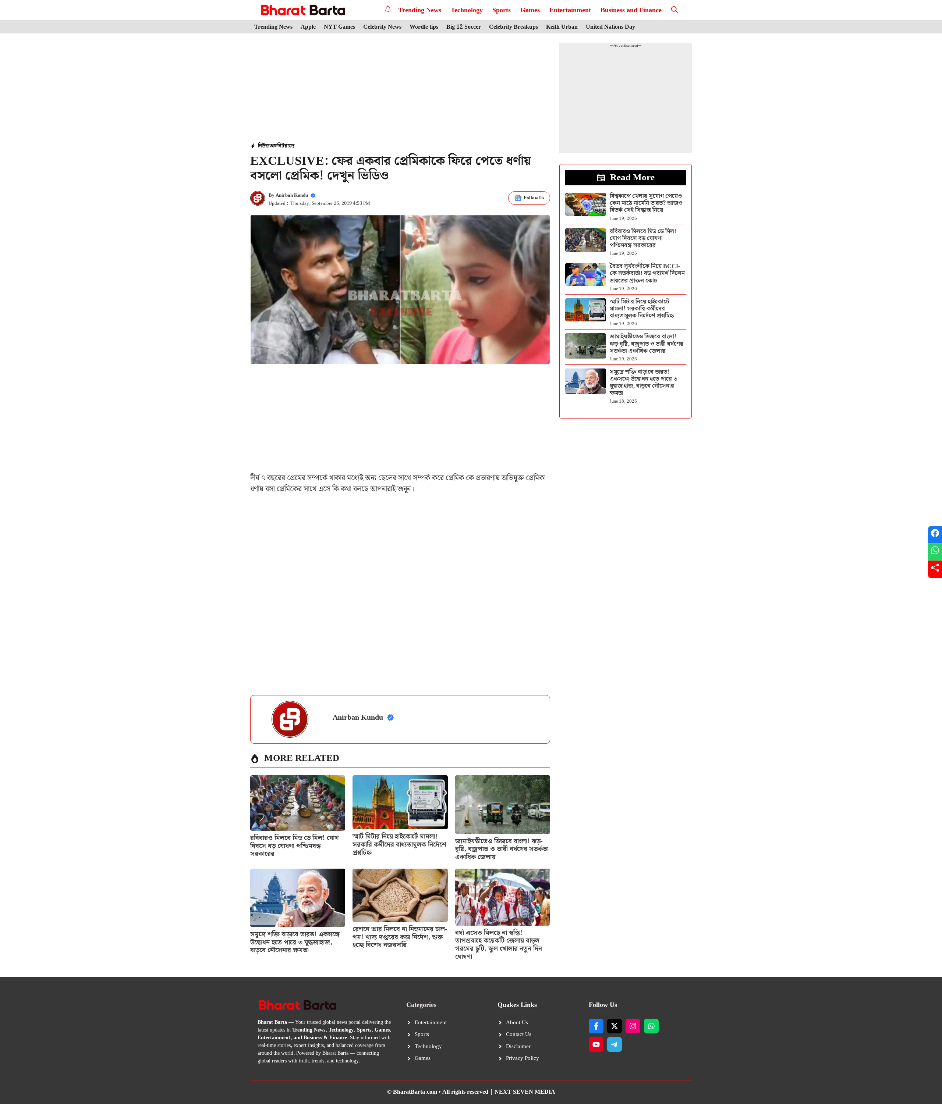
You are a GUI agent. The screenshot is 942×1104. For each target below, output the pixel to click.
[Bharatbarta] (302, 10)
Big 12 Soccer (463, 27)
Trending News (419, 10)
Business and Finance (631, 10)
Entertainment (570, 10)
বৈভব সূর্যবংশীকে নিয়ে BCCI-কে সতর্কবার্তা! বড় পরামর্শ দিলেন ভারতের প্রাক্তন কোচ (647, 273)
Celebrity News (382, 27)
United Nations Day (610, 27)
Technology (467, 10)
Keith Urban (562, 27)
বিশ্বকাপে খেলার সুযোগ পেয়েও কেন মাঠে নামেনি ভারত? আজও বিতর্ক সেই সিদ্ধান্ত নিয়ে (646, 203)
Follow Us (534, 198)
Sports (501, 10)
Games (530, 10)
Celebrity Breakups (513, 27)
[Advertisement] (400, 89)
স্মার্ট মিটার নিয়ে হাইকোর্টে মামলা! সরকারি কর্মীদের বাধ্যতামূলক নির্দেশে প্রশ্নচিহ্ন (399, 844)
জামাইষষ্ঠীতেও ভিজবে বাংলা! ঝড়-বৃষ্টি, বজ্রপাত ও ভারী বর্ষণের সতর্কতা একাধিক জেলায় (502, 849)
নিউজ (264, 146)
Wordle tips (424, 27)
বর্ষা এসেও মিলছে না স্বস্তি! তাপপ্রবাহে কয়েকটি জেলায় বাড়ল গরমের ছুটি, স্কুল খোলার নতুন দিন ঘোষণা (498, 944)
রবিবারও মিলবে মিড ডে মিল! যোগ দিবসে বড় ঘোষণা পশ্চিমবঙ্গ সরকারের (294, 846)
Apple (308, 27)
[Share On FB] (935, 535)
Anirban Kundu (292, 195)
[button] (674, 10)
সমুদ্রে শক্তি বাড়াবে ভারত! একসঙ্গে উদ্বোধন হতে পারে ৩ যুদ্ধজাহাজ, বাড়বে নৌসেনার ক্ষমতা (295, 942)
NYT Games (339, 27)
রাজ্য (289, 146)
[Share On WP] (935, 552)
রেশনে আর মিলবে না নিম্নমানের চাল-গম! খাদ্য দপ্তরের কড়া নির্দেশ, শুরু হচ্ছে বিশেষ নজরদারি (400, 937)
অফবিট (277, 146)
